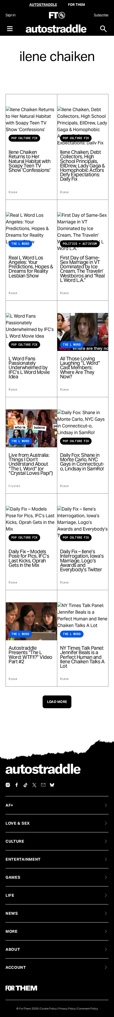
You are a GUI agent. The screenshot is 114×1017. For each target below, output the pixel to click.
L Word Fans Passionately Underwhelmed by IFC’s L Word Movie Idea (29, 367)
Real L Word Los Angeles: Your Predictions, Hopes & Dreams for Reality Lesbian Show (31, 267)
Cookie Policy (48, 1008)
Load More (57, 702)
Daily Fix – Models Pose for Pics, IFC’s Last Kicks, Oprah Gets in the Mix (29, 558)
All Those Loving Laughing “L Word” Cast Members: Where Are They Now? (80, 367)
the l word (20, 244)
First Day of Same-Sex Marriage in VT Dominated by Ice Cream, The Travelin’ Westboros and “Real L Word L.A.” (82, 269)
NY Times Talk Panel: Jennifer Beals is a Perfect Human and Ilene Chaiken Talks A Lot (82, 657)
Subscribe (101, 15)
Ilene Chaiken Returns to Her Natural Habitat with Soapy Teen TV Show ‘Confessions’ (29, 161)
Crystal (14, 486)
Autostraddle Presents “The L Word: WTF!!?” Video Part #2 (30, 655)
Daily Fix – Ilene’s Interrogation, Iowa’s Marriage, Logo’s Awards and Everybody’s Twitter (82, 560)
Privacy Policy (67, 1008)
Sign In (10, 15)
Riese (13, 192)
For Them (76, 4)
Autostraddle (43, 4)
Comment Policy (87, 1008)
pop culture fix (24, 138)
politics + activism (80, 244)
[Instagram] (8, 785)
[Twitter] (34, 785)
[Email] (43, 785)
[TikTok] (25, 785)
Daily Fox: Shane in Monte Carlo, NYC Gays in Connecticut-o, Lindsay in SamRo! (82, 462)
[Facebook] (16, 785)
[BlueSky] (52, 785)
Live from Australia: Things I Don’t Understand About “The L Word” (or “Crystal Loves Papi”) (31, 464)
